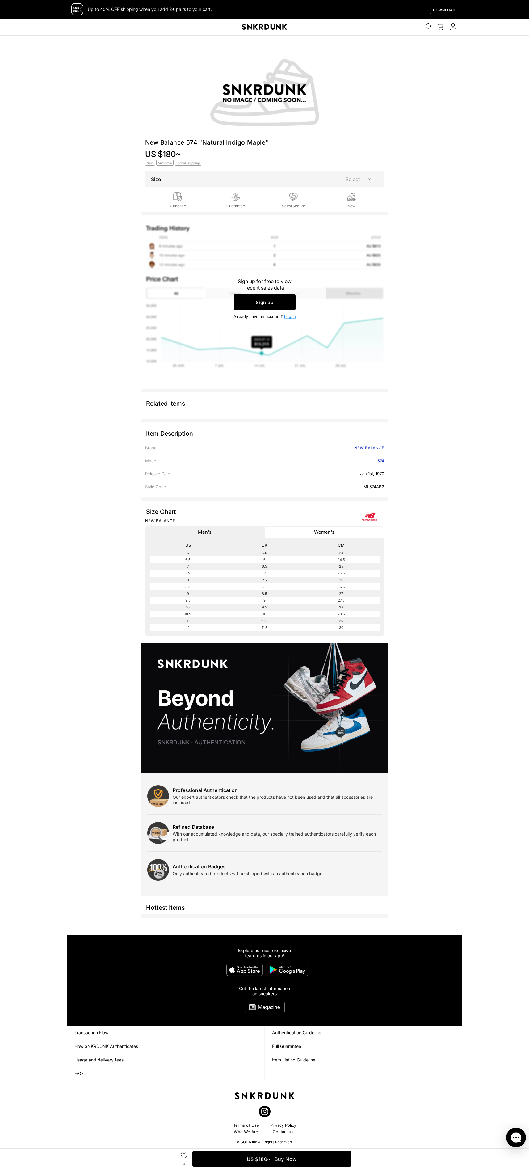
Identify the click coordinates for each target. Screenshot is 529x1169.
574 (380, 460)
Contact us (283, 1131)
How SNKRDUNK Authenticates (106, 1046)
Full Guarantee (286, 1046)
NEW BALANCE (369, 447)
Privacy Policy (283, 1125)
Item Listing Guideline (293, 1059)
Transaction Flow (91, 1032)
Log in (290, 316)
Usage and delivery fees (99, 1059)
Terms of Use (246, 1125)
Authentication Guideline (296, 1032)
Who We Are (246, 1131)
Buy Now (272, 1159)
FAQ (78, 1073)
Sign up (265, 302)
